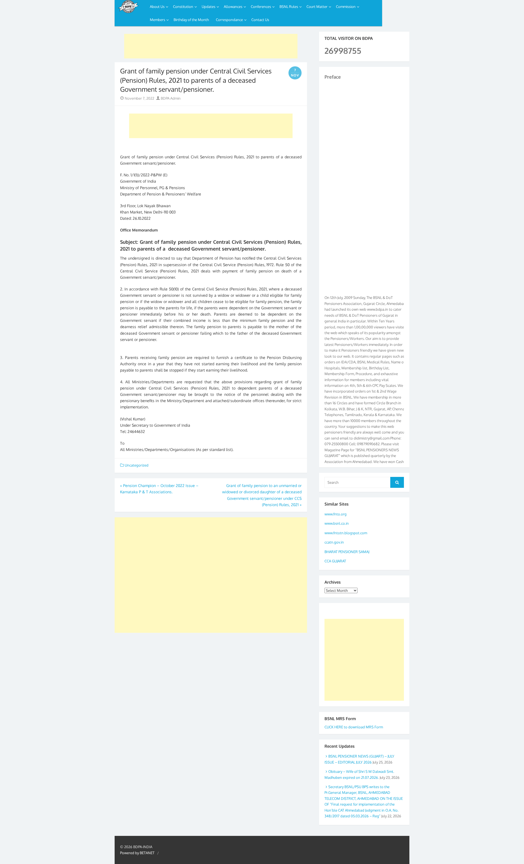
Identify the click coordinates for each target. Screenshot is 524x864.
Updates (208, 6)
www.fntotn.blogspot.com (345, 533)
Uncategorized (136, 465)
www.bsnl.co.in (336, 523)
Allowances (233, 6)
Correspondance (229, 19)
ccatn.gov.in (334, 542)
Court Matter (316, 6)
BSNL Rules (288, 6)
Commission (346, 6)
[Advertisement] (210, 46)
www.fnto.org (335, 514)
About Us (157, 6)
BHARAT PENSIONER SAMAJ (346, 552)
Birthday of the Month (191, 19)
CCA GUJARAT (335, 561)
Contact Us (260, 19)
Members (157, 19)
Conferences (261, 6)
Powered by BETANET (137, 853)
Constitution (183, 6)
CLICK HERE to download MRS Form (353, 727)
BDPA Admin (170, 98)
